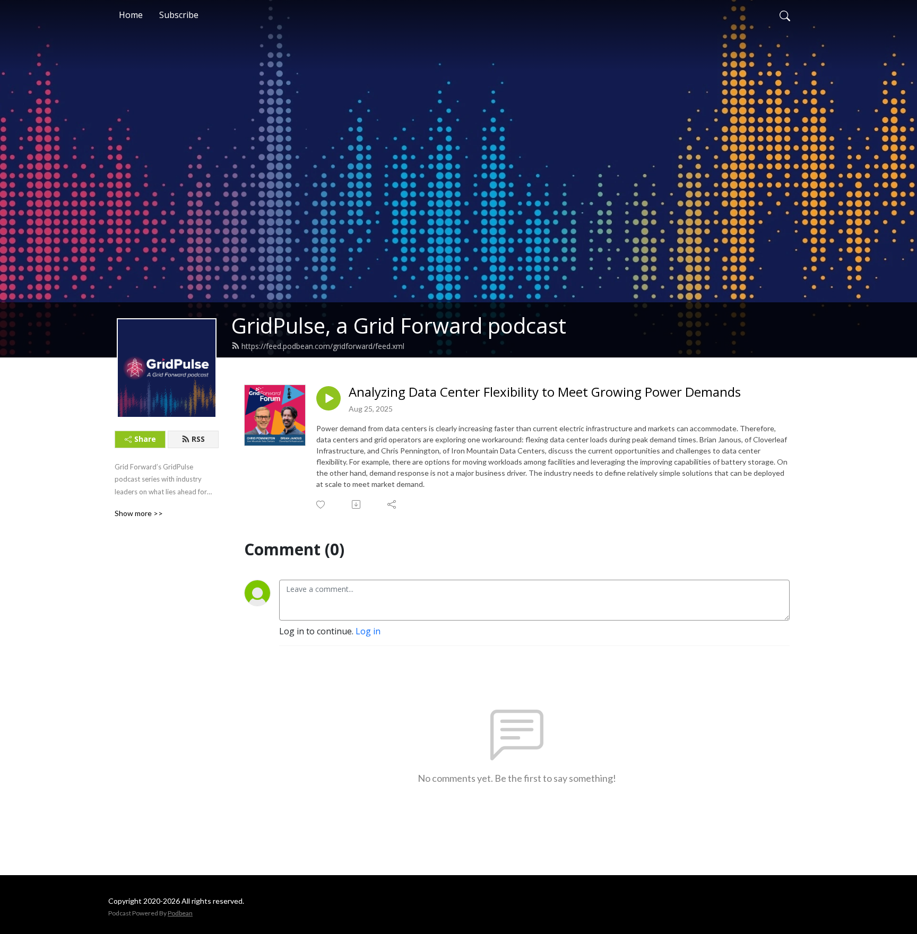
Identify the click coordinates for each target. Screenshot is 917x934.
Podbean (180, 913)
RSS (198, 439)
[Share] (392, 504)
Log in (368, 631)
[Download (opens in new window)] (357, 504)
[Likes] (321, 504)
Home (131, 15)
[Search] (784, 14)
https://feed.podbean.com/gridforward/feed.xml (322, 346)
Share (145, 439)
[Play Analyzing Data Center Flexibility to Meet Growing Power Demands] (328, 398)
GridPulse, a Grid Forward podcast (398, 325)
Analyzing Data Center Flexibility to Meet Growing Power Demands (545, 392)
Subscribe (178, 15)
